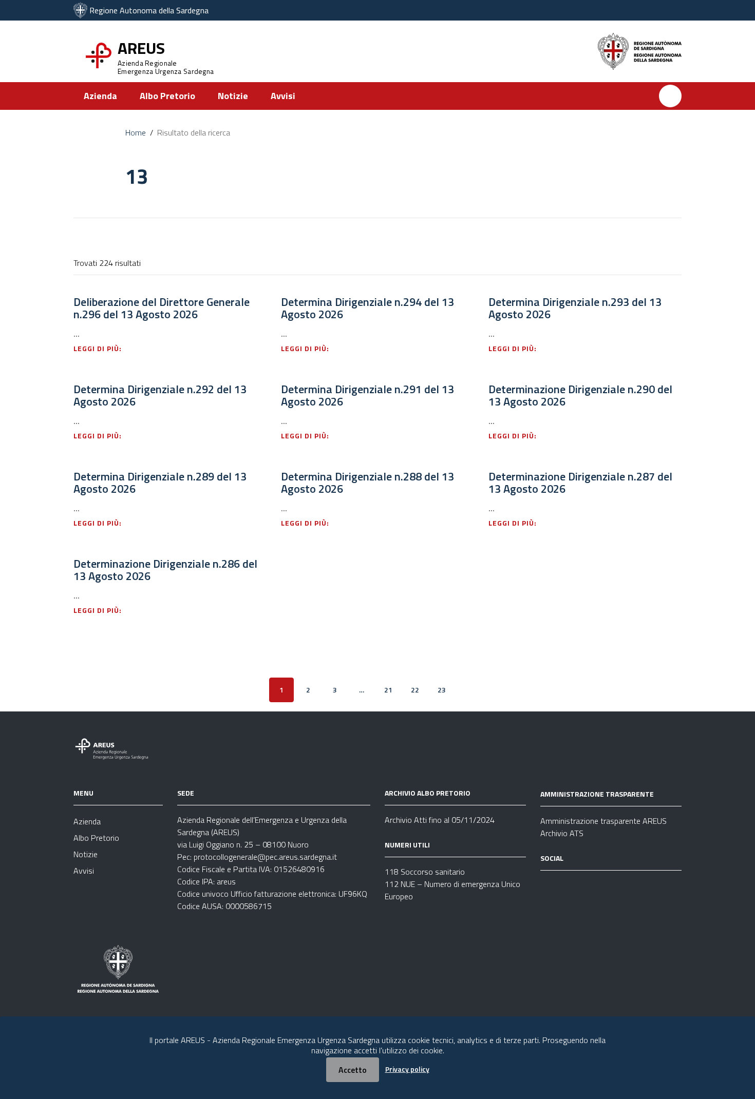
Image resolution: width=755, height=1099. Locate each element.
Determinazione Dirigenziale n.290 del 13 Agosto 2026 (580, 395)
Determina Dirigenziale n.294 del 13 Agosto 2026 (367, 308)
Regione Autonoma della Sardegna (149, 10)
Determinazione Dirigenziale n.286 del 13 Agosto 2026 (165, 570)
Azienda (100, 96)
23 (442, 689)
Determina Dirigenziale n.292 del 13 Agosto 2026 (160, 395)
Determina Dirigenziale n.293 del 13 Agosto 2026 (575, 308)
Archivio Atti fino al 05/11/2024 (440, 820)
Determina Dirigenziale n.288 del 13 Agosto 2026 (367, 482)
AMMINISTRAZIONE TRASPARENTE (597, 793)
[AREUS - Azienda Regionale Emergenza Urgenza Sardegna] (80, 10)
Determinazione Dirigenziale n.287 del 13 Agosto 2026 (580, 482)
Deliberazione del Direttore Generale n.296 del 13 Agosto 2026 (161, 308)
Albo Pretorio (167, 96)
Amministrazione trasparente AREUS (603, 821)
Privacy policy (407, 1069)
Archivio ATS (561, 833)
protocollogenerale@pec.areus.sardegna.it (265, 857)
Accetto (352, 1070)
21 (388, 689)
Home (135, 132)
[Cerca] (670, 96)
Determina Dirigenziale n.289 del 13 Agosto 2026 (160, 482)
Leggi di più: (98, 348)
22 (415, 689)
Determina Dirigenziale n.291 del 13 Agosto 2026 (367, 395)
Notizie (233, 96)
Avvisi (283, 96)
